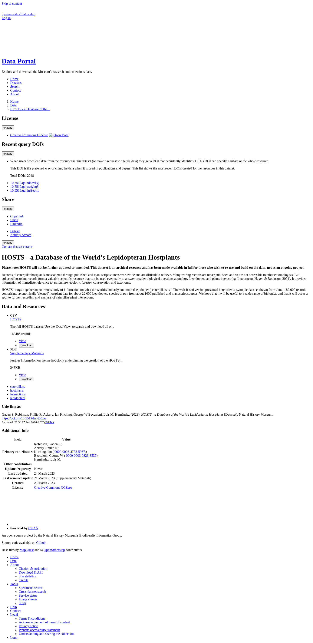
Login (14, 637)
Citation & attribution (33, 568)
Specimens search (31, 588)
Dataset (15, 231)
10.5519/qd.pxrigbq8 (24, 186)
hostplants (17, 390)
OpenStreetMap (54, 550)
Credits (23, 580)
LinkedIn (16, 224)
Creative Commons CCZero (29, 135)
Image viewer (28, 599)
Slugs (22, 603)
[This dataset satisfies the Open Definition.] (59, 135)
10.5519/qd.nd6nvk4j (24, 183)
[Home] (34, 51)
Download (26, 345)
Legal (14, 614)
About (14, 565)
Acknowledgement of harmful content (44, 622)
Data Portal (19, 61)
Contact (15, 611)
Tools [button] (14, 584)
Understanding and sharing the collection (46, 634)
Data (13, 105)
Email (14, 220)
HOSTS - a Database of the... (30, 109)
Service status (28, 595)
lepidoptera (17, 398)
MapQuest (27, 550)
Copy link (17, 216)
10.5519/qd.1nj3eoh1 (24, 190)
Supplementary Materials (27, 353)
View (22, 341)
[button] (34, 36)
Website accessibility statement (39, 630)
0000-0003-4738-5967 (69, 452)
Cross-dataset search (32, 591)
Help (13, 607)
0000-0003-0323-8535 (80, 455)
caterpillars (17, 386)
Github (41, 542)
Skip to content (12, 3)
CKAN (33, 528)
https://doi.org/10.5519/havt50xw (24, 418)
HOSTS (15, 319)
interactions (18, 394)
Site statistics (27, 576)
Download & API (31, 572)
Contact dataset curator (17, 246)
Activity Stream (20, 235)
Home (14, 557)
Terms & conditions (32, 618)
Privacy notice (28, 626)
